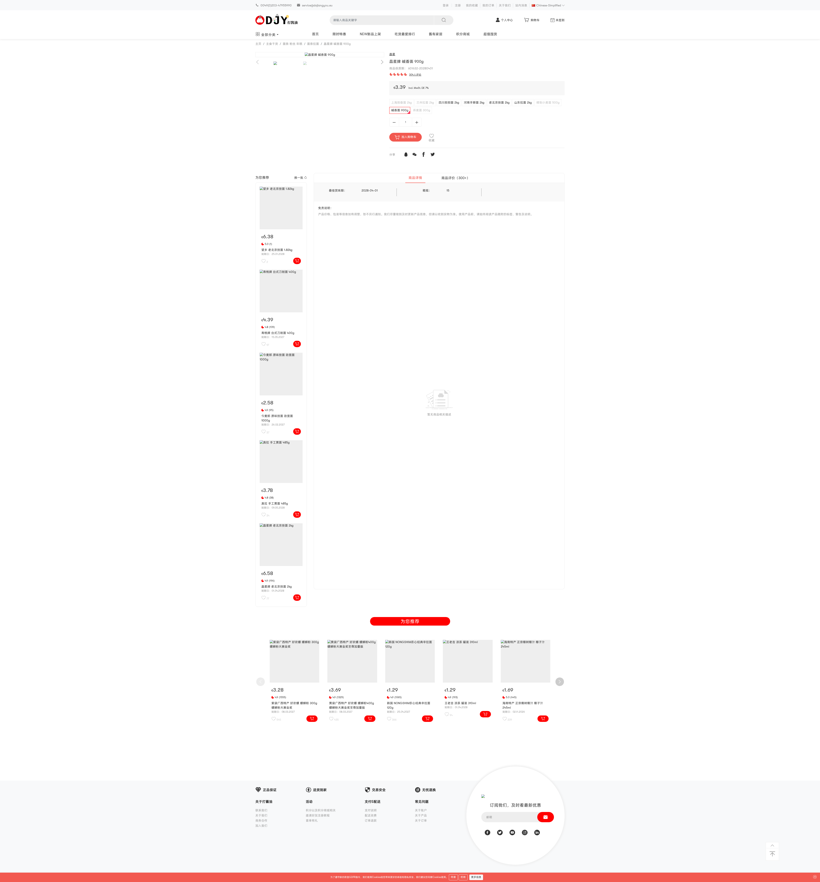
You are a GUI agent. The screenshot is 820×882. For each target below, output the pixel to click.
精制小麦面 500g (547, 102)
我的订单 (488, 5)
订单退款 (371, 820)
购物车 (535, 20)
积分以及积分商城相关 (321, 810)
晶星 (392, 54)
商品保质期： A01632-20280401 (411, 68)
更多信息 (476, 877)
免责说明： (325, 208)
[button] (382, 62)
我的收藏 (472, 5)
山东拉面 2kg (523, 102)
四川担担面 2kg (449, 102)
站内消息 (521, 5)
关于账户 (421, 810)
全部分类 (268, 35)
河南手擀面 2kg (474, 102)
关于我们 (505, 5)
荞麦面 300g (421, 110)
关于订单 (421, 820)
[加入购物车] (297, 261)
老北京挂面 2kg (499, 102)
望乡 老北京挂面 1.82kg (276, 250)
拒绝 (463, 877)
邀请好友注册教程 (318, 815)
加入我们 (261, 825)
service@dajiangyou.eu (317, 5)
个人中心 (507, 20)
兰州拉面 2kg (425, 102)
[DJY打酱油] (276, 20)
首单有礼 (312, 820)
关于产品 (421, 815)
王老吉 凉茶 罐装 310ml (460, 703)
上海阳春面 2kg (401, 102)
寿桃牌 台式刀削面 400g (277, 333)
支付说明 (371, 810)
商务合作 (261, 820)
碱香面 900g (399, 110)
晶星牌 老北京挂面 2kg (276, 586)
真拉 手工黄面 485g (274, 503)
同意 (453, 877)
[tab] (415, 178)
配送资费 (371, 815)
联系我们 (261, 810)
